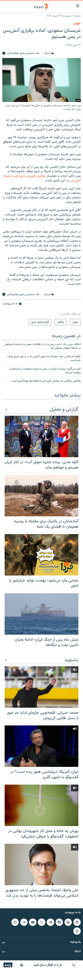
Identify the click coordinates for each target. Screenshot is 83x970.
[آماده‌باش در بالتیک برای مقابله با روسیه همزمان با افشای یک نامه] (41, 495)
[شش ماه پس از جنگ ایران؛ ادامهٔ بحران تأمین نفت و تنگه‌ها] (41, 614)
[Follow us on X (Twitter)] (41, 922)
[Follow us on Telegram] (50, 922)
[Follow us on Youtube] (32, 922)
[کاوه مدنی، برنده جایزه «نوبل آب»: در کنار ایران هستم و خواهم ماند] (41, 436)
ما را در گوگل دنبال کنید (47, 965)
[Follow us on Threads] (77, 931)
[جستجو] (74, 965)
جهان (77, 23)
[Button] (49, 53)
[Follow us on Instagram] (15, 922)
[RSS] (68, 922)
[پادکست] (21, 965)
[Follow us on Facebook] (59, 922)
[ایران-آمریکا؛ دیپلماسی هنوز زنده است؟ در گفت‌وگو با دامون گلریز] (41, 746)
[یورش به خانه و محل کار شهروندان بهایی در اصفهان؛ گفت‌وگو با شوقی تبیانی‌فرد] (41, 805)
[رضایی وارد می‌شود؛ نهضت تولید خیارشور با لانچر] (41, 554)
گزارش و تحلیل (64, 410)
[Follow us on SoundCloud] (24, 922)
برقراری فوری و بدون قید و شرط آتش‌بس (42, 178)
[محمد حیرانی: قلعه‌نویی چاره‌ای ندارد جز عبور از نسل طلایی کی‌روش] (41, 687)
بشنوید (71, 660)
